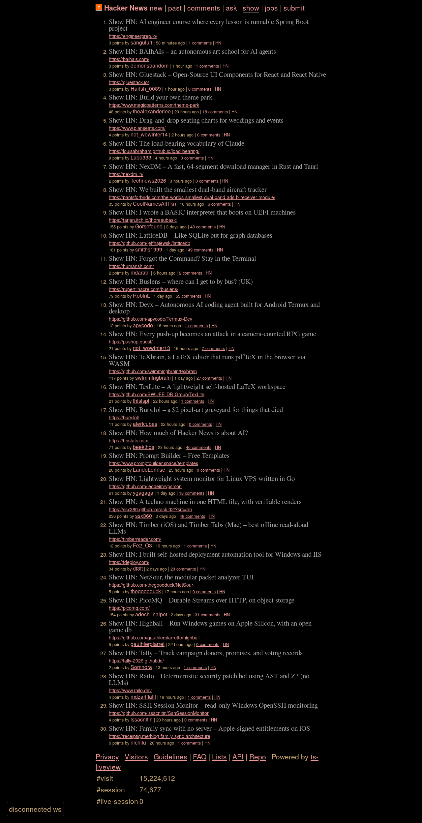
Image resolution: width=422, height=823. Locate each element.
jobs (271, 8)
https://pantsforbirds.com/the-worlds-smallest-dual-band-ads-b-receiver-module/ (192, 196)
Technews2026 (148, 180)
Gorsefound (149, 226)
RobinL (141, 295)
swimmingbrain (153, 377)
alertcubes (145, 423)
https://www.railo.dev (130, 690)
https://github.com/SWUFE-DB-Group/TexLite (156, 394)
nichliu (138, 742)
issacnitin (142, 719)
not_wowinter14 (149, 134)
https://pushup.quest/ (131, 341)
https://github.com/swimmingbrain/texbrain (153, 370)
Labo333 (141, 157)
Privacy (107, 756)
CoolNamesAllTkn (154, 203)
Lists (219, 756)
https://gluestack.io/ (129, 81)
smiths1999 (148, 249)
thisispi (141, 400)
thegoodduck (146, 591)
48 (182, 516)
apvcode (143, 325)
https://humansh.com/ (131, 265)
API (238, 756)
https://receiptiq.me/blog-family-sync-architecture (159, 735)
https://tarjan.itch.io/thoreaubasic (143, 219)
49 (190, 250)
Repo (257, 756)
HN (218, 43)
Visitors (136, 756)
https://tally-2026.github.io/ (136, 660)
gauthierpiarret (148, 644)
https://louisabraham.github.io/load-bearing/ (154, 150)
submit (294, 8)
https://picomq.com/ (129, 607)
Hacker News (126, 8)
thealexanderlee (152, 111)
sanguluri (141, 42)
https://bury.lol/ (124, 417)
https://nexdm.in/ (126, 173)
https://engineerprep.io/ (133, 35)
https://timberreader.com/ (135, 538)
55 (178, 296)
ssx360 (143, 515)
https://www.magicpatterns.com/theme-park (154, 104)
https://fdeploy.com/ (129, 561)
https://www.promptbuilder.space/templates (153, 462)
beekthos (143, 447)
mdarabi (140, 272)
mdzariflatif (143, 696)
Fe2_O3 (142, 545)
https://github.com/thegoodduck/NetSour (151, 584)
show (251, 8)
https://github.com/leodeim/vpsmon (145, 486)
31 (197, 614)
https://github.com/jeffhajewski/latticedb (149, 242)
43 (192, 226)
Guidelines (170, 756)
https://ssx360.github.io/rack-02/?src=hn (150, 509)
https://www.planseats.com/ (137, 127)
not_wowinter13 (151, 348)
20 (172, 569)
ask (231, 8)
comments (203, 8)
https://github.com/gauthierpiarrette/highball (154, 637)
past (175, 8)
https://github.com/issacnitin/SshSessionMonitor (159, 712)
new (156, 8)
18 (204, 111)
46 (188, 447)
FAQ (199, 756)
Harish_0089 (146, 88)
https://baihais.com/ (129, 58)
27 (198, 378)
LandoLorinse (149, 469)
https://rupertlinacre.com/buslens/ (143, 288)
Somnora (141, 667)
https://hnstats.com (128, 440)
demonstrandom (149, 65)
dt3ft (138, 568)
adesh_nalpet (151, 614)
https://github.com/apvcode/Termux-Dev (150, 318)
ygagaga (143, 492)
